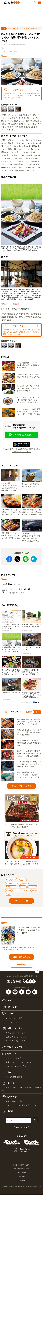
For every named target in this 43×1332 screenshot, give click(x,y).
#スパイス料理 (12, 883)
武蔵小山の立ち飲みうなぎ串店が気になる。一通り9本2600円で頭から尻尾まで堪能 (29, 732)
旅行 (9, 1072)
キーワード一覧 (21, 1127)
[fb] (22, 992)
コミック (11, 1083)
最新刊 (10, 1111)
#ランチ (4, 55)
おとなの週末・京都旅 (14, 1077)
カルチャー (10, 1066)
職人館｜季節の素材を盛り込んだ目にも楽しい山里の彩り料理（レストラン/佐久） (21, 37)
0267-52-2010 (14, 304)
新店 (20, 1018)
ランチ (8, 1041)
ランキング (12, 1007)
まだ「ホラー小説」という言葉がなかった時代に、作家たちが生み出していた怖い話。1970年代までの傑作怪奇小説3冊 (11, 512)
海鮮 (13, 1101)
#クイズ (26, 890)
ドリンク (33, 1105)
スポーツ (15, 1062)
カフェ (16, 1041)
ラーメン (17, 1037)
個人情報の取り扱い (21, 1169)
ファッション (26, 1062)
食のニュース (11, 1018)
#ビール (22, 887)
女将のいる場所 (5, 483)
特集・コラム (12, 1054)
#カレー (22, 880)
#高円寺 (24, 883)
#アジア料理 (11, 880)
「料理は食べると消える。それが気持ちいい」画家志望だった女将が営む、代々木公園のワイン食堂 (10, 488)
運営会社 (21, 1176)
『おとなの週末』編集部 (10, 51)
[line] (15, 992)
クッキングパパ (11, 1087)
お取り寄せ (12, 1097)
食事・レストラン (13, 28)
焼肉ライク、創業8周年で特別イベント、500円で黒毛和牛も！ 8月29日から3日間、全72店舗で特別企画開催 (29, 753)
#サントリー (11, 887)
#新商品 (17, 890)
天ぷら (8, 1037)
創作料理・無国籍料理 (30, 28)
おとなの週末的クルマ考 (28, 533)
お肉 (7, 1101)
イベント (9, 1022)
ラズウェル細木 (26, 1087)
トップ (10, 1000)
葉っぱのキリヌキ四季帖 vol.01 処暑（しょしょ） (31, 485)
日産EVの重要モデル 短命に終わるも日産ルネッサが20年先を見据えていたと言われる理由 (31, 538)
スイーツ (25, 1041)
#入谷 (8, 894)
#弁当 (8, 890)
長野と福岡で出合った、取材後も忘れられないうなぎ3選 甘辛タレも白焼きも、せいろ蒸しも (10, 535)
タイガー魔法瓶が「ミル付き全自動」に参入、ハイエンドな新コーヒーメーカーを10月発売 (29, 764)
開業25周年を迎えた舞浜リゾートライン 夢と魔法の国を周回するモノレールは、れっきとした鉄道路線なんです (29, 774)
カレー (14, 1033)
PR (16, 1022)
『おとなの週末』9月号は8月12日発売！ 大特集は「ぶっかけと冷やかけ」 (29, 930)
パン (24, 1037)
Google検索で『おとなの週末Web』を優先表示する (21, 449)
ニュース (11, 1014)
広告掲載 (21, 1180)
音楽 (7, 1062)
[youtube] (28, 992)
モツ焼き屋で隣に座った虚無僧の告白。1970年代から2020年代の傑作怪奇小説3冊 (32, 512)
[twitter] (9, 992)
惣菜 (20, 1101)
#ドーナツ (32, 887)
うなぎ (22, 1033)
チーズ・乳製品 (21, 1105)
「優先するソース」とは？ (21, 452)
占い (7, 1058)
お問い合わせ (21, 1173)
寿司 (7, 1033)
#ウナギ (35, 890)
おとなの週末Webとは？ (21, 1165)
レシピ (19, 1066)
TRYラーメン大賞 (14, 1047)
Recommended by (27, 702)
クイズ (14, 1058)
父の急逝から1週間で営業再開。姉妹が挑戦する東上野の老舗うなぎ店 (29, 743)
